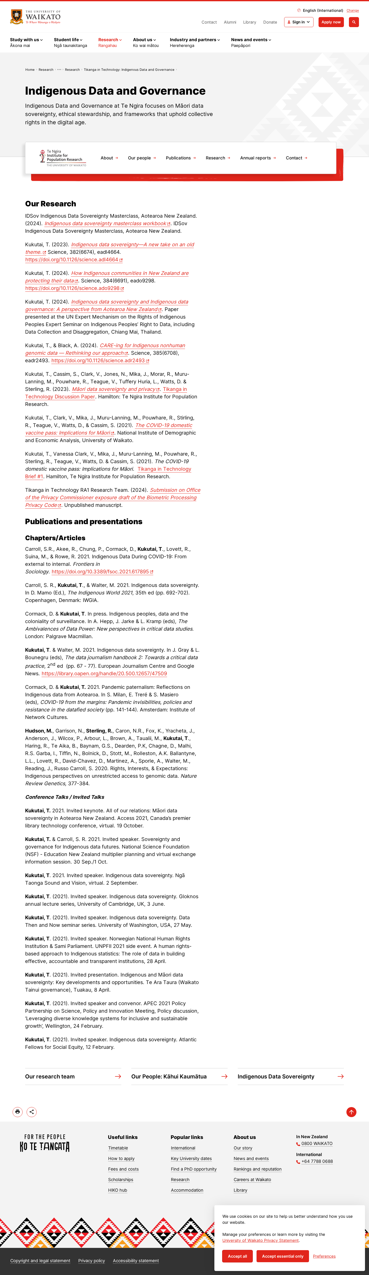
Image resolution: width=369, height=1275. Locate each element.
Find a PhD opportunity (194, 1169)
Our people (139, 157)
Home (30, 69)
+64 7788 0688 (317, 1161)
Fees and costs (123, 1169)
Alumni (230, 22)
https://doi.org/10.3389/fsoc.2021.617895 (100, 572)
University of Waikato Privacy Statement (260, 1240)
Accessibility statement (136, 1260)
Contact (209, 22)
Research (46, 69)
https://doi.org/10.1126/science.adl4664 (71, 260)
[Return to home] (35, 16)
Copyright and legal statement (40, 1260)
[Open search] (354, 22)
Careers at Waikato (252, 1179)
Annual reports (255, 157)
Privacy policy (91, 1260)
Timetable (118, 1147)
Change (353, 10)
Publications (178, 157)
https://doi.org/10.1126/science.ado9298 (72, 288)
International (183, 1147)
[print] (18, 1112)
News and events (251, 1158)
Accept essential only (282, 1256)
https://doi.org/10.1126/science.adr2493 (98, 360)
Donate (270, 22)
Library (249, 22)
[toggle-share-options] (32, 1112)
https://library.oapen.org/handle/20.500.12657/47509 (104, 674)
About (107, 157)
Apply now (331, 22)
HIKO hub (117, 1190)
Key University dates (191, 1158)
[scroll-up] (351, 1112)
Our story (243, 1147)
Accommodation (187, 1190)
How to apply (121, 1158)
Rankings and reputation (258, 1169)
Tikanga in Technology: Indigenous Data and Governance (129, 69)
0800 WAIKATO (317, 1143)
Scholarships (120, 1179)
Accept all (237, 1256)
